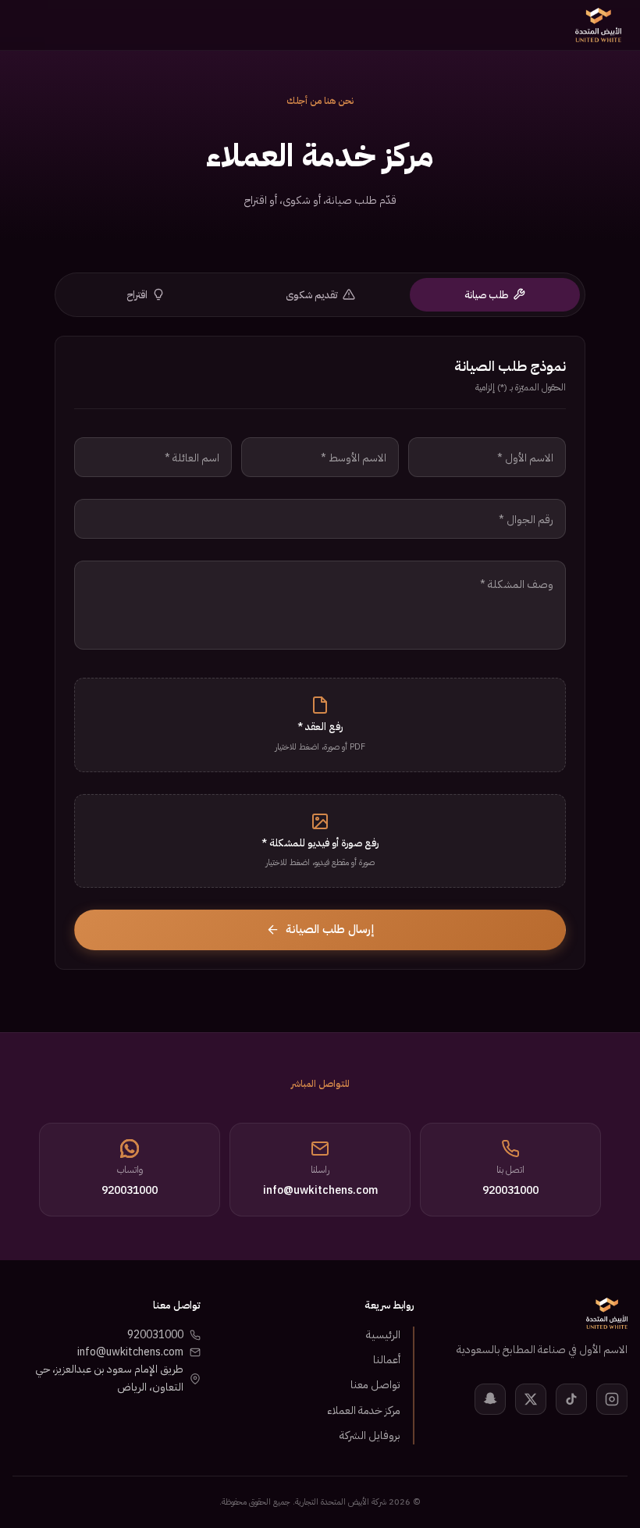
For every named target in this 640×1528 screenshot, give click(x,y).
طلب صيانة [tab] (486, 294)
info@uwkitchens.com (130, 1352)
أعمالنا (386, 1360)
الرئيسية (383, 1335)
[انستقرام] (612, 1399)
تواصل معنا (375, 1385)
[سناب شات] (490, 1399)
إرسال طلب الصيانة (330, 929)
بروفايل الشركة (370, 1435)
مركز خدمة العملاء (363, 1410)
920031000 (155, 1335)
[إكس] (530, 1399)
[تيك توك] (571, 1399)
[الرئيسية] (598, 25)
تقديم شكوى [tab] (312, 294)
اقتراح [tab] (137, 294)
